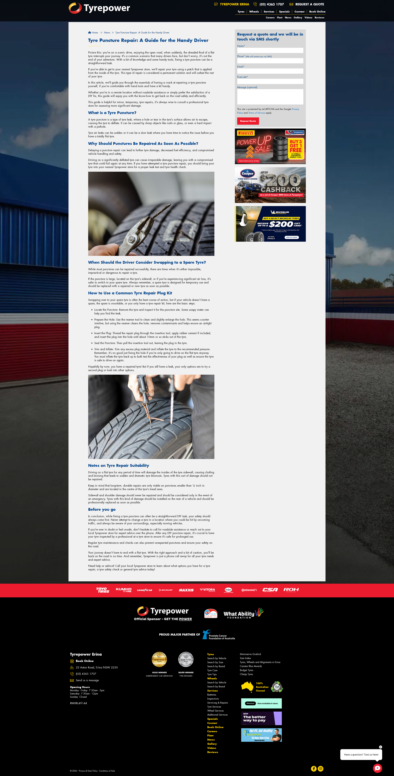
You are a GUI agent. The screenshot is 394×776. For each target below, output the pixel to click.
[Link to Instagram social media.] (321, 769)
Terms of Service (256, 112)
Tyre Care (212, 670)
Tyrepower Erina (234, 4)
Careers (270, 17)
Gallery (298, 17)
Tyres (241, 11)
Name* (241, 46)
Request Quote (248, 121)
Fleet (279, 17)
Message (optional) (247, 87)
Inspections (213, 698)
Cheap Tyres (246, 674)
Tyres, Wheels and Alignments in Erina (260, 662)
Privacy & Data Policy (88, 771)
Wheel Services (215, 710)
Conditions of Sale (107, 771)
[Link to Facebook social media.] (314, 769)
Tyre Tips (212, 674)
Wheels (254, 11)
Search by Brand (216, 666)
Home (94, 32)
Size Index (245, 658)
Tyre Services (214, 706)
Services (269, 11)
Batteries (211, 694)
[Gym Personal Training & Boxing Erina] (261, 735)
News (288, 17)
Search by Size (215, 662)
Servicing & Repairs (217, 702)
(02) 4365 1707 (272, 4)
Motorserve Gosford (250, 654)
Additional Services (217, 714)
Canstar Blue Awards (251, 666)
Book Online (317, 11)
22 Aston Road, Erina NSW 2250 (97, 667)
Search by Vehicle (216, 658)
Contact (299, 11)
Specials (284, 11)
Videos (308, 17)
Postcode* (242, 77)
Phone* (254, 56)
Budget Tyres (246, 670)
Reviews (319, 17)
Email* (240, 66)
